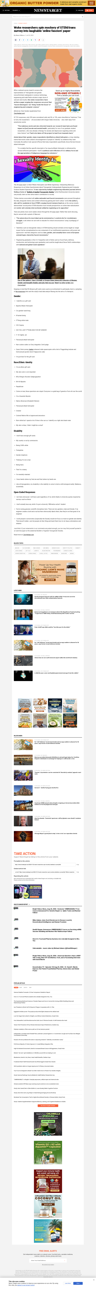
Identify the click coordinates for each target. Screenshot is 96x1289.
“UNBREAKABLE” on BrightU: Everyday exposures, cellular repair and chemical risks (36, 1079)
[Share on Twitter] (24, 40)
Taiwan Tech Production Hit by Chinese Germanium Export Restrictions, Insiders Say (36, 1025)
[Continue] (65, 1260)
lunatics (76, 44)
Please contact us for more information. (24, 880)
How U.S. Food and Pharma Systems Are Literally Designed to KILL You (33, 996)
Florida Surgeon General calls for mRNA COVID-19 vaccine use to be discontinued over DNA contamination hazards (54, 597)
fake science (31, 44)
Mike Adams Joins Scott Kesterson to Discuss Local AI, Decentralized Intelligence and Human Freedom (52, 921)
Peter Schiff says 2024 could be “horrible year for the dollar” (52, 627)
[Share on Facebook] (20, 40)
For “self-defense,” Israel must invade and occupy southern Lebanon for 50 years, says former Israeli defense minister (56, 643)
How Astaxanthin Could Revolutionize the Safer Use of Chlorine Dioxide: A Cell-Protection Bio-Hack (40, 1020)
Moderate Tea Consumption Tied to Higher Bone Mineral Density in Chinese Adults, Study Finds (39, 1097)
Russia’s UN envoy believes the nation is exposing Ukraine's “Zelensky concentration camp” (38, 1039)
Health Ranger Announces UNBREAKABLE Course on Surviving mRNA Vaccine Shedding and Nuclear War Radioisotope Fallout (57, 930)
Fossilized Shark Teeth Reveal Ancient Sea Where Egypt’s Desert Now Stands (34, 1061)
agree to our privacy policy (25, 1285)
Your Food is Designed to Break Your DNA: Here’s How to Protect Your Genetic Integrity (37, 1070)
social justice (59, 46)
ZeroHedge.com (19, 113)
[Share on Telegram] (28, 40)
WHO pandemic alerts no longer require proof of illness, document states (34, 1066)
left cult (72, 44)
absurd (19, 44)
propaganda (25, 46)
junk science (65, 44)
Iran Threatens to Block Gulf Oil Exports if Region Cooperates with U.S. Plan (34, 1007)
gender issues (45, 44)
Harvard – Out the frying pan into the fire (46, 787)
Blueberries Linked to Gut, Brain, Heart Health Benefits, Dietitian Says (32, 1057)
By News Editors (19, 35)
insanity (60, 44)
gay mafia (38, 44)
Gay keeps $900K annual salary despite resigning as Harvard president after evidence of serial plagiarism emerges (57, 803)
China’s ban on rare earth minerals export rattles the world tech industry (55, 657)
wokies (78, 46)
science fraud (51, 46)
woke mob (72, 46)
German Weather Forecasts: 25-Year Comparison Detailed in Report (32, 992)
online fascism (18, 46)
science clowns (33, 46)
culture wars (24, 44)
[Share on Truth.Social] (36, 40)
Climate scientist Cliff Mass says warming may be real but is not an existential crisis (36, 1084)
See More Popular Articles (48, 1105)
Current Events (22, 23)
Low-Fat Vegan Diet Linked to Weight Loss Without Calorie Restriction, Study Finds (36, 1016)
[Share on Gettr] (39, 40)
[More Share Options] (43, 40)
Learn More (68, 1283)
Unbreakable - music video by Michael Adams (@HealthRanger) (55, 948)
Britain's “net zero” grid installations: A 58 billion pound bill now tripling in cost (35, 1053)
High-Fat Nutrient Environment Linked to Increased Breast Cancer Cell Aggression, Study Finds (39, 1048)
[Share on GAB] (32, 40)
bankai (31, 349)
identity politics (53, 44)
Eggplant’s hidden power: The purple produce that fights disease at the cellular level (36, 1011)
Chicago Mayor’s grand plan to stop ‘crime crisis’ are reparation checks (55, 833)
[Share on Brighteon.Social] (16, 40)
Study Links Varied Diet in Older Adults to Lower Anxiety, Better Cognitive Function (36, 1088)
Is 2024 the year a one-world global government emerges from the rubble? (56, 673)
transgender (66, 46)
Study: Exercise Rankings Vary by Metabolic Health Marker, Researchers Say (34, 1075)
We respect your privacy (48, 1264)
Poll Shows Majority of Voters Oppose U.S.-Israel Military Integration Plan (33, 1044)
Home (15, 23)
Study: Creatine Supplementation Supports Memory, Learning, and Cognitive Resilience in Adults (40, 1101)
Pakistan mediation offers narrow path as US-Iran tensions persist (31, 1029)
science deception (42, 46)
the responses (20, 291)
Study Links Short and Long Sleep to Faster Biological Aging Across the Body (35, 1092)
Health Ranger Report (21, 904)
